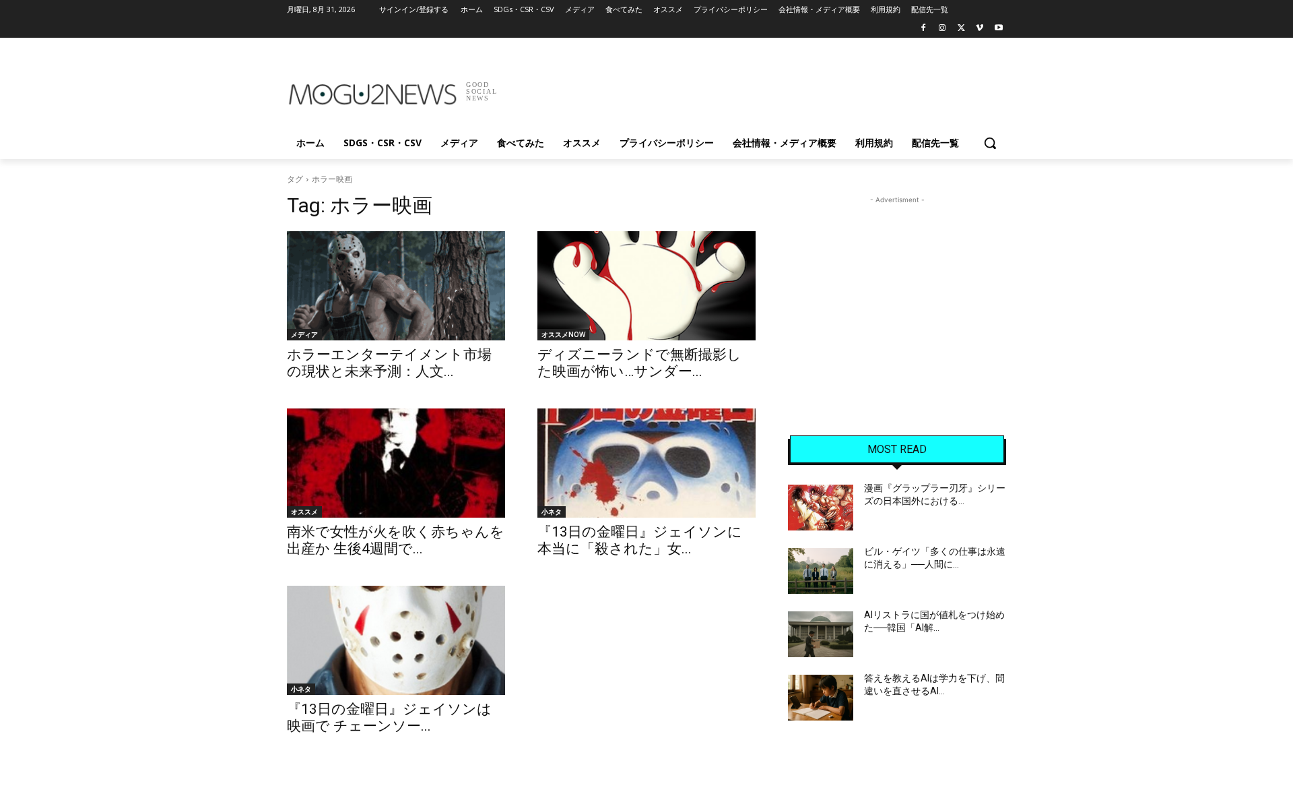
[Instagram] (942, 28)
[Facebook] (923, 28)
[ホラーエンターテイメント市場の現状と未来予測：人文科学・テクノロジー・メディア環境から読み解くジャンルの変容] (396, 285)
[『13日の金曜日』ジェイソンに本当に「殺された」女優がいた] (646, 463)
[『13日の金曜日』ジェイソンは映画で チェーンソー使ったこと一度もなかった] (396, 640)
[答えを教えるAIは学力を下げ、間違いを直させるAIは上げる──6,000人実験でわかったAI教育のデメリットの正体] (820, 698)
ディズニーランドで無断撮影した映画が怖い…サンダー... (639, 362)
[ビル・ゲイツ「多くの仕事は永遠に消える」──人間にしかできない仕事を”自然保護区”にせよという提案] (820, 571)
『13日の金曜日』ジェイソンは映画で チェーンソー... (389, 717)
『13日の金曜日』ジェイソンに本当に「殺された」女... (639, 540)
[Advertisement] (747, 87)
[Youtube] (998, 28)
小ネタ (551, 511)
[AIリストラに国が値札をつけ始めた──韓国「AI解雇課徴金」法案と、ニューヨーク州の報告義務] (820, 634)
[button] (990, 143)
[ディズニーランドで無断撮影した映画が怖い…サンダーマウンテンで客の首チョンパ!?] (646, 285)
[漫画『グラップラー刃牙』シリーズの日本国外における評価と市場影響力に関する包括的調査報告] (820, 507)
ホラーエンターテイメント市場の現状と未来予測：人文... (389, 362)
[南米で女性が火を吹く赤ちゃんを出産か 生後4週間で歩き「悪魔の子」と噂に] (396, 463)
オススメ (304, 511)
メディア (304, 334)
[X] (961, 28)
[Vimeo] (979, 28)
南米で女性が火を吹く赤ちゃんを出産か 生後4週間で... (395, 540)
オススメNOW (563, 334)
